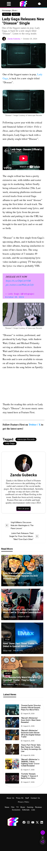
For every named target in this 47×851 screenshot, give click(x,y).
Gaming (30, 807)
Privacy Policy (23, 802)
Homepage (6, 10)
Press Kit (19, 798)
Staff (27, 798)
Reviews (38, 807)
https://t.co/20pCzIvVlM (18, 280)
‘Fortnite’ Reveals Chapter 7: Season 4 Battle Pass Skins (29, 776)
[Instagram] (28, 822)
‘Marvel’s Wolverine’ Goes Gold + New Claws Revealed (31, 720)
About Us (10, 798)
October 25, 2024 (14, 297)
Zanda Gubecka (14, 39)
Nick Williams (8, 685)
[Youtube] (33, 822)
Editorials (25, 810)
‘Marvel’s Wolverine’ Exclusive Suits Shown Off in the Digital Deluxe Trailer (31, 734)
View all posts (23, 509)
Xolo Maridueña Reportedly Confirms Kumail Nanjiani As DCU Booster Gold (20, 576)
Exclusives (16, 810)
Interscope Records (26, 439)
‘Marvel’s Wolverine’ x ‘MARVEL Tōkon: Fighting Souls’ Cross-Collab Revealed (30, 762)
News (16, 14)
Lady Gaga (10, 443)
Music (14, 10)
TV (17, 807)
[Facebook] (24, 822)
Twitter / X (34, 424)
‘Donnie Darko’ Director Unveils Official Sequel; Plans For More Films (31, 707)
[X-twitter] (37, 822)
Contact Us (35, 798)
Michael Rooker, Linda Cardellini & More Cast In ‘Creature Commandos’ (22, 611)
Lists (33, 810)
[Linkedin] (42, 822)
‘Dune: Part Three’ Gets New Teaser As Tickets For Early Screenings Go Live (31, 748)
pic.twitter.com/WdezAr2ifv (20, 284)
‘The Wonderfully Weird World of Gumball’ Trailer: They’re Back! (20, 678)
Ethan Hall (7, 651)
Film (7, 569)
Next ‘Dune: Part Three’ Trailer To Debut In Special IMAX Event (20, 645)
